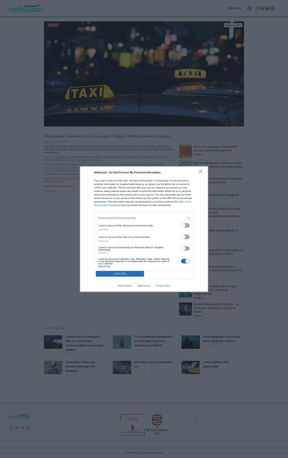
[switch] (185, 225)
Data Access (144, 285)
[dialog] (144, 229)
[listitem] (144, 218)
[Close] (201, 173)
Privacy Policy (163, 285)
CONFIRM (120, 273)
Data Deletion (125, 285)
